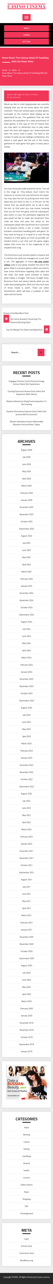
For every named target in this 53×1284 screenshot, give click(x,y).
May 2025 (26, 557)
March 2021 (26, 915)
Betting (26, 41)
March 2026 (26, 485)
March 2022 (26, 829)
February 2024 (26, 664)
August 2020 (26, 965)
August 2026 (26, 449)
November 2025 (26, 514)
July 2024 (26, 629)
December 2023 (26, 679)
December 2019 (26, 1022)
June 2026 (26, 464)
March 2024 (26, 657)
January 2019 (26, 1051)
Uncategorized (26, 1213)
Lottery (26, 1177)
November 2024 (26, 600)
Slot (26, 1206)
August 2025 (26, 535)
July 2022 (26, 800)
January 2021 (26, 929)
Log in (26, 1238)
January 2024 (26, 671)
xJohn (11, 94)
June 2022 (26, 808)
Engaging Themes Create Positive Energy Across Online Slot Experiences (26, 383)
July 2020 (26, 972)
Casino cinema (26, 6)
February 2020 (26, 1008)
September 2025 (26, 528)
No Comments (15, 97)
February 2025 (26, 578)
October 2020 (26, 951)
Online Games (27, 1184)
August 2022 (26, 793)
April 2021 (26, 908)
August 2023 (26, 707)
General (26, 1163)
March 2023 (26, 743)
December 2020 (26, 937)
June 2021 (26, 893)
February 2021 (26, 922)
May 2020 (26, 987)
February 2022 (26, 836)
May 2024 (26, 643)
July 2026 (26, 457)
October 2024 (26, 607)
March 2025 (26, 571)
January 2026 (26, 500)
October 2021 (26, 865)
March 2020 (26, 1001)
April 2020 (26, 994)
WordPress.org (26, 1260)
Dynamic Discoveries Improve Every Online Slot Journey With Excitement (26, 413)
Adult (26, 28)
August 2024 (26, 621)
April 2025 (26, 564)
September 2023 (26, 700)
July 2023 (26, 715)
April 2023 (26, 736)
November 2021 (26, 858)
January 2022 (26, 843)
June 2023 (26, 722)
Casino (26, 34)
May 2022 (26, 815)
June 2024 (26, 636)
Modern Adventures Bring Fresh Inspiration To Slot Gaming (26, 403)
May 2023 (26, 729)
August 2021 (26, 879)
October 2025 (26, 521)
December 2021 (26, 851)
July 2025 (26, 543)
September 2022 (26, 786)
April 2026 (26, 478)
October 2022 (26, 779)
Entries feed (26, 1246)
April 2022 (26, 822)
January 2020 (26, 1015)
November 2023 (26, 686)
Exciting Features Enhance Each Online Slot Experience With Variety (26, 393)
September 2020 (26, 958)
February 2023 (26, 750)
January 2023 (26, 757)
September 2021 (26, 872)
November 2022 (26, 772)
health (26, 1170)
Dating (26, 1149)
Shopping (27, 1199)
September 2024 (26, 614)
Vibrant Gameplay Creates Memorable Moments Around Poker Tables (26, 423)
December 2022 (26, 765)
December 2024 (26, 593)
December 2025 (26, 507)
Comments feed (26, 1253)
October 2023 (26, 693)
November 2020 (26, 944)
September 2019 (26, 1044)
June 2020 (26, 979)
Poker (35, 94)
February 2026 (26, 493)
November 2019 (26, 1030)
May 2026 (26, 471)
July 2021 (26, 886)
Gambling (27, 1156)
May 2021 (26, 901)
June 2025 (26, 550)
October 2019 (26, 1037)
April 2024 (26, 650)
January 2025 (26, 586)
